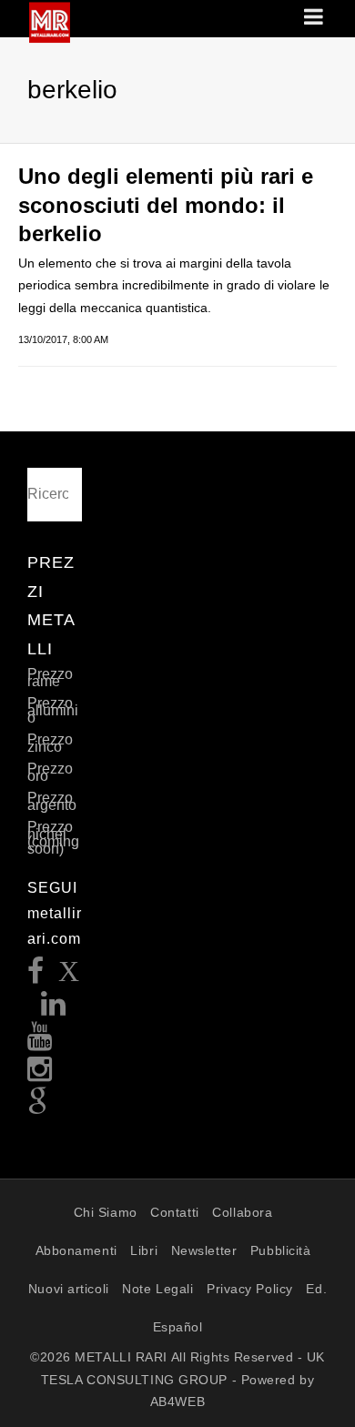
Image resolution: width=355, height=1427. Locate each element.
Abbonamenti (76, 1250)
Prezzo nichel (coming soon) (53, 837)
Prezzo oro (50, 772)
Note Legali (157, 1288)
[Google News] (38, 1107)
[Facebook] (36, 976)
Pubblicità (280, 1250)
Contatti (174, 1212)
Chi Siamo (105, 1212)
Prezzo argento (51, 801)
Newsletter (204, 1250)
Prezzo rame (50, 677)
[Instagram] (40, 1074)
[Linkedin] (53, 1009)
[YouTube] (40, 1041)
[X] (69, 976)
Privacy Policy (250, 1288)
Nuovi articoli (68, 1288)
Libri (143, 1250)
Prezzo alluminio (52, 710)
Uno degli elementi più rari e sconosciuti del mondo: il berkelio (165, 204)
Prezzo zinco (50, 743)
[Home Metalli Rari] (49, 37)
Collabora (242, 1212)
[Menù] (315, 18)
